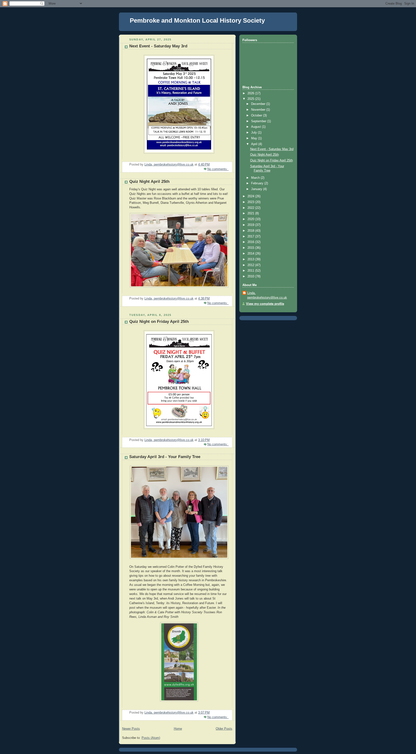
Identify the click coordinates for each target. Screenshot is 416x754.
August (256, 126)
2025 (251, 99)
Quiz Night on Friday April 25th (159, 321)
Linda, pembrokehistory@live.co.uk (267, 295)
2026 (251, 93)
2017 (251, 236)
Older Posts (224, 728)
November (258, 109)
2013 (251, 259)
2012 (251, 265)
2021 (251, 213)
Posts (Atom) (151, 738)
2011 (251, 270)
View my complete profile (265, 304)
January (257, 189)
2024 (251, 196)
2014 (251, 253)
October (257, 115)
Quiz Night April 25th (149, 181)
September (259, 121)
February (257, 183)
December (258, 104)
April (254, 144)
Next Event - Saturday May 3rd (158, 46)
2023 (251, 202)
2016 (251, 242)
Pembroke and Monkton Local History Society (197, 20)
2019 (251, 225)
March (256, 177)
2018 (251, 230)
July (254, 132)
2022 (251, 208)
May (254, 138)
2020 (251, 219)
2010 (251, 276)
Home (178, 728)
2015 (251, 247)
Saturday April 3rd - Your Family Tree (164, 456)
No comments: (218, 169)
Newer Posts (131, 728)
